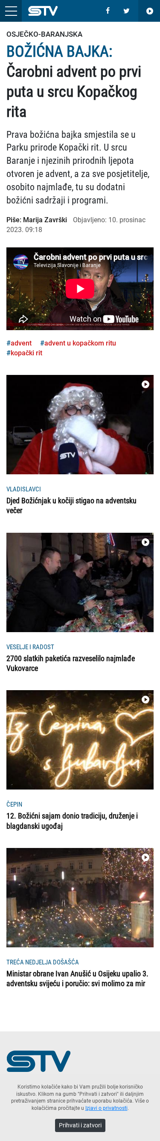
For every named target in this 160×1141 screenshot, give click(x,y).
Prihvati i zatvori (80, 1125)
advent (21, 343)
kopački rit (26, 353)
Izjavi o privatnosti (106, 1108)
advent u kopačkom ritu (80, 343)
